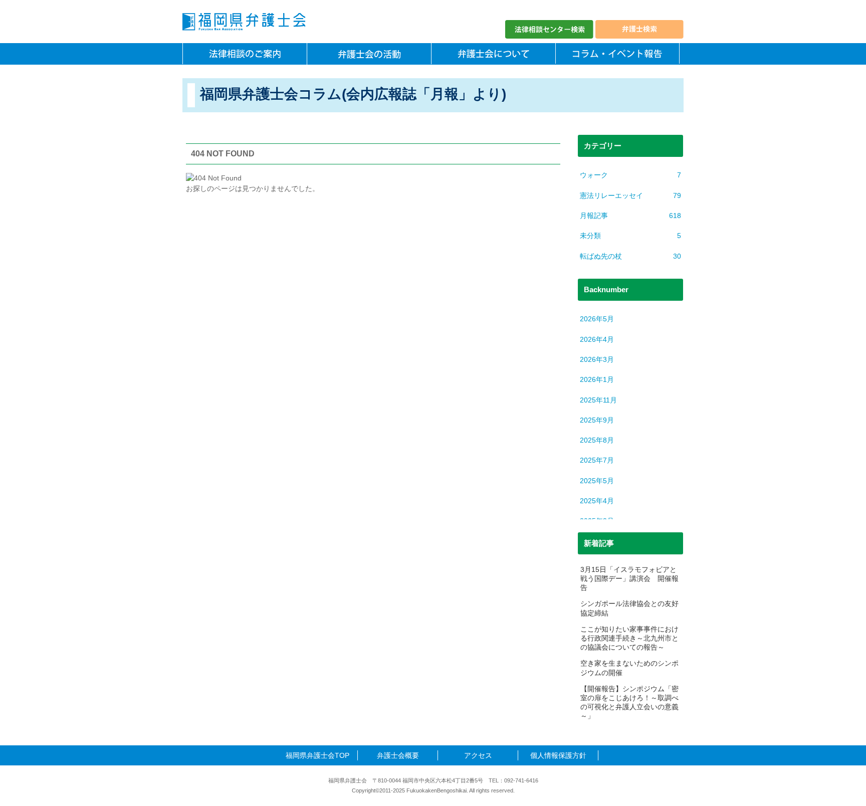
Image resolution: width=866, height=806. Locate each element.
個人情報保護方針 (558, 755)
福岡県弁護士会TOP (317, 755)
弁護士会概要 (398, 755)
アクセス (478, 755)
